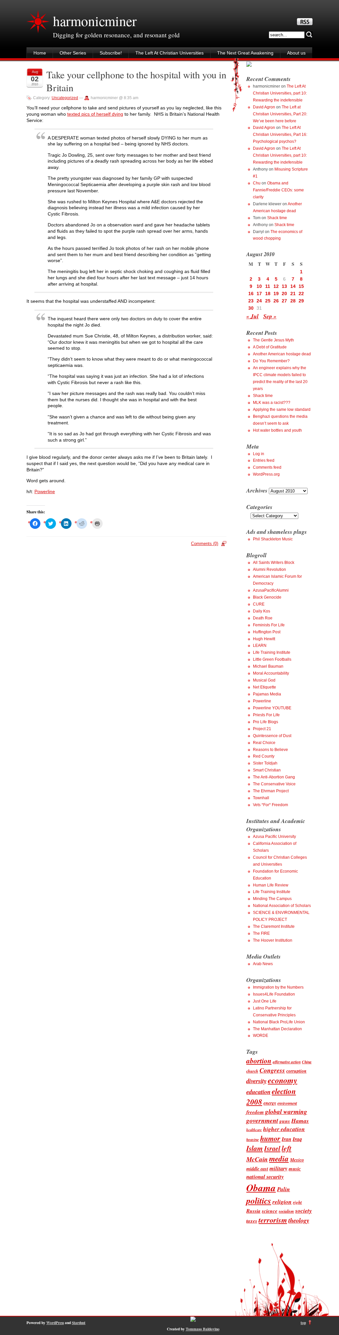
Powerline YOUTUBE (272, 708)
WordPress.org (266, 474)
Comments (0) (204, 543)
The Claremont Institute (274, 926)
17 (259, 293)
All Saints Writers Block (273, 562)
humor (270, 1138)
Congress (272, 1070)
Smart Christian (267, 770)
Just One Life (264, 1001)
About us (296, 53)
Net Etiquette (264, 687)
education (258, 1091)
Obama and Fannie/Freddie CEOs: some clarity (278, 190)
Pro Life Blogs (265, 722)
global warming (286, 1111)
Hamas (300, 1121)
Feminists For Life (269, 625)
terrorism (273, 1220)
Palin (283, 1189)
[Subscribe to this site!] (305, 23)
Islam (254, 1148)
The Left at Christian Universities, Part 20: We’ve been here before (280, 114)
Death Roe (262, 618)
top (303, 1322)
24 (259, 300)
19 (276, 293)
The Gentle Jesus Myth (273, 340)
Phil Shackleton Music (273, 539)
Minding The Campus (272, 898)
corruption (296, 1071)
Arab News (263, 964)
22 (301, 293)
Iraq (297, 1139)
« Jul (252, 316)
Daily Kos (261, 611)
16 (251, 293)
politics (258, 1200)
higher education (284, 1129)
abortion (258, 1061)
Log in (258, 454)
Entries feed (263, 460)
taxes (251, 1220)
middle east (257, 1168)
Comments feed (267, 467)
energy (270, 1103)
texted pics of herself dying (95, 114)
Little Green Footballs (272, 659)
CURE (259, 604)
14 (293, 286)
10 (259, 286)
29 (301, 300)
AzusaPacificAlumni (271, 590)
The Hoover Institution (272, 940)
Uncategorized (65, 98)
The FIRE (261, 933)
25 (267, 300)
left (286, 1148)
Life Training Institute (271, 652)
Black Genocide (267, 597)
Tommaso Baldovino (202, 1329)
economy (282, 1080)
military (278, 1168)
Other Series (73, 53)
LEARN (259, 645)
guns (284, 1120)
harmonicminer (94, 21)
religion (282, 1202)
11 (267, 286)
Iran (286, 1139)
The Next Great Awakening (245, 53)
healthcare (254, 1129)
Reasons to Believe (270, 749)
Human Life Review (270, 885)
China (307, 1062)
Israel (272, 1148)
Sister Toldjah (265, 763)
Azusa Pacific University (274, 836)
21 (293, 293)
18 (267, 293)
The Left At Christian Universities (169, 53)
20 (284, 293)
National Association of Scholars (282, 905)
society (303, 1210)
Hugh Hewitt (264, 639)
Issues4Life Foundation (274, 994)
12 (276, 286)
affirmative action (287, 1062)
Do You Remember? (271, 361)
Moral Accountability (271, 673)
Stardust (78, 1322)
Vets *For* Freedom (270, 805)
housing (252, 1139)
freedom (255, 1112)
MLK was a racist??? (271, 402)
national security (265, 1176)
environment (287, 1103)
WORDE (260, 1035)
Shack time (277, 218)
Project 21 (262, 728)
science (269, 1210)
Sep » (269, 316)
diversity (256, 1081)
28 (293, 300)
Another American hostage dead (282, 354)
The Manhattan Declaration (277, 1029)
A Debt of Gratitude (270, 347)
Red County (263, 756)
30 (251, 308)
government (262, 1120)
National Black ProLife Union (279, 1022)
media (279, 1158)
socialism (286, 1211)
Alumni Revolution (269, 569)
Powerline (44, 491)
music (295, 1168)
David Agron (264, 107)
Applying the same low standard (282, 409)
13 (284, 286)
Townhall (261, 798)
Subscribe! (111, 53)
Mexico (297, 1160)
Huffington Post (266, 632)
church (252, 1071)
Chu (257, 183)
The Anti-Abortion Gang (274, 777)
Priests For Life (266, 715)
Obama (261, 1188)
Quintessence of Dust (272, 735)
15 (301, 286)
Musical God (264, 680)
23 (251, 300)
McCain (257, 1159)
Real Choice (264, 742)
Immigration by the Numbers (278, 987)
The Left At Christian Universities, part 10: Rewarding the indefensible (280, 93)
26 (276, 300)
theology (298, 1220)
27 (284, 300)
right (297, 1202)
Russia (253, 1210)
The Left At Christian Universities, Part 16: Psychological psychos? (280, 134)
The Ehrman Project (271, 791)
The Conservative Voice (274, 784)
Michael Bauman (268, 666)
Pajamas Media (267, 694)
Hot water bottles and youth (277, 430)
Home (39, 53)
